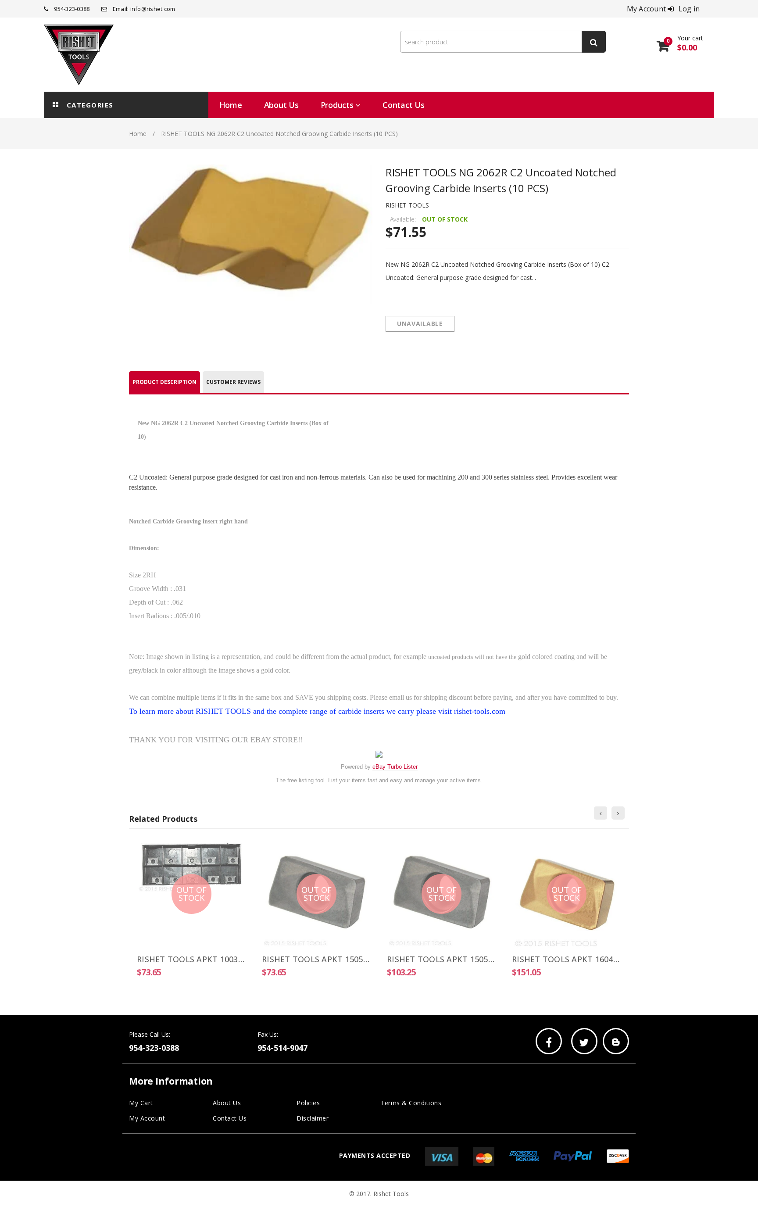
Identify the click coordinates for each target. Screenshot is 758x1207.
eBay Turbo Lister (395, 766)
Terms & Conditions (410, 1103)
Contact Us (230, 1118)
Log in (689, 9)
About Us (227, 1103)
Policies (308, 1103)
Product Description (164, 382)
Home (138, 133)
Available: (403, 219)
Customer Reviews (233, 382)
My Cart (141, 1103)
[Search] (594, 42)
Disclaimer (313, 1118)
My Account (147, 1118)
